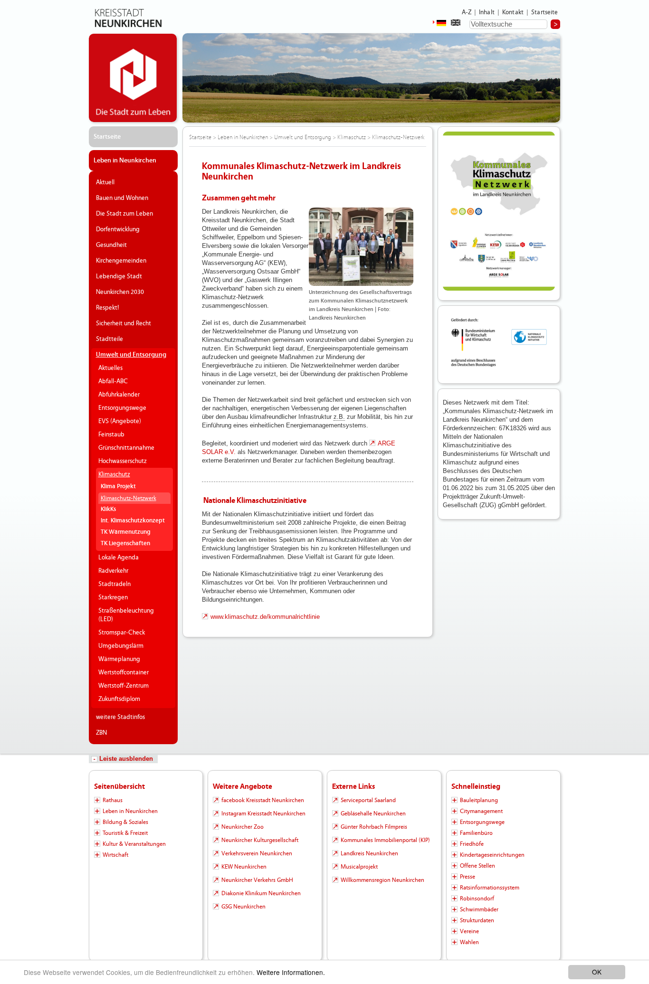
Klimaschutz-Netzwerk (128, 498)
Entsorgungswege (122, 408)
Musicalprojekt (359, 866)
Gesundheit (111, 245)
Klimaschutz (114, 474)
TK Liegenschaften (125, 543)
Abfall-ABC (113, 381)
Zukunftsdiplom (119, 699)
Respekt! (107, 308)
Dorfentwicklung (118, 229)
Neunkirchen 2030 (120, 292)
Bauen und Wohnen (122, 198)
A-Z (466, 12)
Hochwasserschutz (122, 461)
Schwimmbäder (479, 909)
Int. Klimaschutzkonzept (133, 520)
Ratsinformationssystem (489, 887)
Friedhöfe (472, 844)
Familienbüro (476, 833)
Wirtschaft (115, 855)
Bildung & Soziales (125, 822)
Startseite (544, 12)
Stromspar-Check (121, 632)
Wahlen (469, 942)
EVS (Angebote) (119, 421)
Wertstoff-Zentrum (123, 686)
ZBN (101, 733)
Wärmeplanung (119, 659)
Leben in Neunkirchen (125, 160)
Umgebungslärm (120, 646)
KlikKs (108, 509)
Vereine (469, 931)
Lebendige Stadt (119, 276)
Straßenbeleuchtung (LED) (126, 615)
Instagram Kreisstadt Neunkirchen (263, 813)
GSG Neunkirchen (243, 906)
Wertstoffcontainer (123, 672)
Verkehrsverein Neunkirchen (256, 853)
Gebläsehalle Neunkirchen (373, 813)
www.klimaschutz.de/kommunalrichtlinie (265, 616)
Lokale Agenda (118, 557)
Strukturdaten (477, 920)
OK (596, 971)
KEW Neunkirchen (244, 866)
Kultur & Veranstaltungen (134, 844)
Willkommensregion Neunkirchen (382, 880)
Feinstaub (111, 434)
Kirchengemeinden (121, 261)
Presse (467, 876)
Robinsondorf (477, 898)
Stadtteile (109, 339)
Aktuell (105, 182)
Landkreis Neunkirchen (369, 853)
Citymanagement (481, 811)
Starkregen (113, 597)
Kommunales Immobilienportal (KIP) (385, 840)
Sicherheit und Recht (123, 323)
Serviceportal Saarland (368, 800)
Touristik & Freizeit (125, 833)
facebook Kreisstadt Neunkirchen (262, 800)
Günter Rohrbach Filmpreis (374, 826)
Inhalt (487, 12)
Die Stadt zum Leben (124, 214)
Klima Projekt (118, 486)
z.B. (339, 416)
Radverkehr (113, 571)
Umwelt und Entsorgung (131, 355)
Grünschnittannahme (126, 448)
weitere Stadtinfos (120, 717)
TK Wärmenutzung (126, 532)
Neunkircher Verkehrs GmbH (257, 880)
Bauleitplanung (479, 800)
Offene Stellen (477, 865)
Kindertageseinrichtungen (492, 855)
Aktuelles (110, 368)
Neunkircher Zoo (242, 826)
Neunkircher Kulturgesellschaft (259, 840)
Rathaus (113, 800)
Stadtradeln (114, 584)
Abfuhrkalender (119, 394)
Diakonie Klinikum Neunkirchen (261, 893)
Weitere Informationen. (291, 972)
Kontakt (513, 12)
